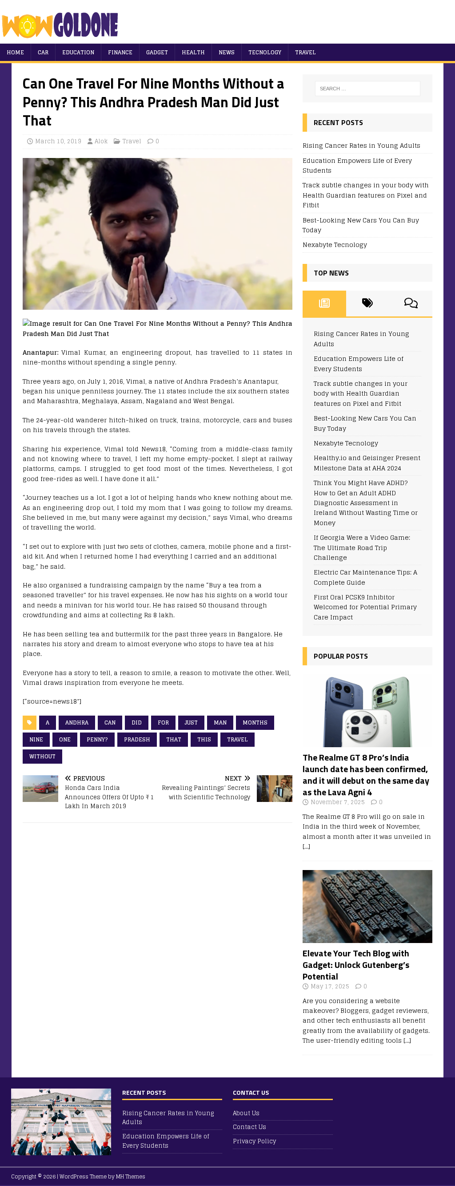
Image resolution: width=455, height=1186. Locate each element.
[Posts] (324, 303)
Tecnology (264, 52)
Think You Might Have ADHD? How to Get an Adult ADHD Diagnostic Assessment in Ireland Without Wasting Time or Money (366, 502)
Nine (36, 739)
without (42, 756)
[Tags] (367, 303)
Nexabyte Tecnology (335, 244)
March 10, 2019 (58, 141)
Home (15, 52)
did (137, 722)
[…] (306, 846)
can (110, 722)
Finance (120, 52)
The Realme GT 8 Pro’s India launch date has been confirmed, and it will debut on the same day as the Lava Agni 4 (366, 774)
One (65, 739)
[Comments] (410, 303)
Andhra (76, 722)
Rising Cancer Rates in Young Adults (361, 145)
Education (78, 52)
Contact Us (249, 1127)
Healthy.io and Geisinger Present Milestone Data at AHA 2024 (367, 462)
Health (193, 52)
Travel (305, 52)
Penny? (97, 739)
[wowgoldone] (62, 38)
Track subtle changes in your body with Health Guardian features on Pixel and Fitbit (366, 194)
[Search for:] (367, 88)
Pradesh (137, 739)
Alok (101, 141)
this (204, 739)
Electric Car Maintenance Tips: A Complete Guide (365, 577)
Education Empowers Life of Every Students (357, 165)
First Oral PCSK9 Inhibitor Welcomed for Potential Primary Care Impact (365, 607)
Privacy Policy (254, 1141)
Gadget (157, 52)
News (227, 52)
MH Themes (130, 1176)
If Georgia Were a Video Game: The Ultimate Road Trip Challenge (362, 547)
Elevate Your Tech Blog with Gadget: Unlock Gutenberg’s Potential (356, 964)
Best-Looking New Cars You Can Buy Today (361, 225)
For (163, 722)
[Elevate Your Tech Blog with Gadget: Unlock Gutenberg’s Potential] (367, 937)
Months (255, 722)
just (191, 722)
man (220, 722)
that (173, 739)
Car (43, 52)
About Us (246, 1113)
